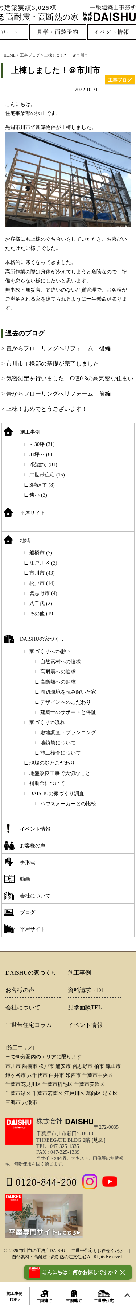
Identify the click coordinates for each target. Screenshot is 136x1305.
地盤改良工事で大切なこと (59, 773)
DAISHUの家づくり (42, 639)
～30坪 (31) (42, 444)
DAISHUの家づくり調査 (56, 793)
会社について (35, 896)
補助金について (47, 783)
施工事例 (30, 432)
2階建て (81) (43, 464)
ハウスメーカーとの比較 (68, 803)
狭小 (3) (38, 495)
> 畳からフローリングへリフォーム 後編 (56, 348)
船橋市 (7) (40, 553)
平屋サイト (32, 513)
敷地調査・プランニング (68, 732)
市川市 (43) (42, 573)
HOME (10, 55)
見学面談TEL (85, 1007)
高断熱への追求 (58, 682)
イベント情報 (35, 829)
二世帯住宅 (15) (47, 475)
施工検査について (60, 753)
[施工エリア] (19, 1047)
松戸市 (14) (42, 583)
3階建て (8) (42, 485)
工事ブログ (30, 55)
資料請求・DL (86, 990)
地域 (25, 540)
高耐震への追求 (58, 671)
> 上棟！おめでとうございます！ (44, 408)
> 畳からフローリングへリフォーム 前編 (56, 393)
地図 (99, 1140)
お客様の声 (32, 845)
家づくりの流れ (47, 722)
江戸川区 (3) (43, 563)
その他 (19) (42, 613)
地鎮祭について (58, 743)
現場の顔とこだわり (52, 763)
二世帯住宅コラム (28, 1025)
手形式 (27, 862)
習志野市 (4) (43, 593)
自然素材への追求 (60, 661)
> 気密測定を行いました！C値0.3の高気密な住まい (67, 378)
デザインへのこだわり (65, 702)
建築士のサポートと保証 (68, 712)
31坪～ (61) (42, 454)
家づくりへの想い (49, 651)
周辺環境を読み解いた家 (68, 692)
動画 (25, 879)
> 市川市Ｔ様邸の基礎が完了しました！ (53, 363)
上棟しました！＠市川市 (55, 70)
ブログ (27, 912)
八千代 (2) (40, 603)
